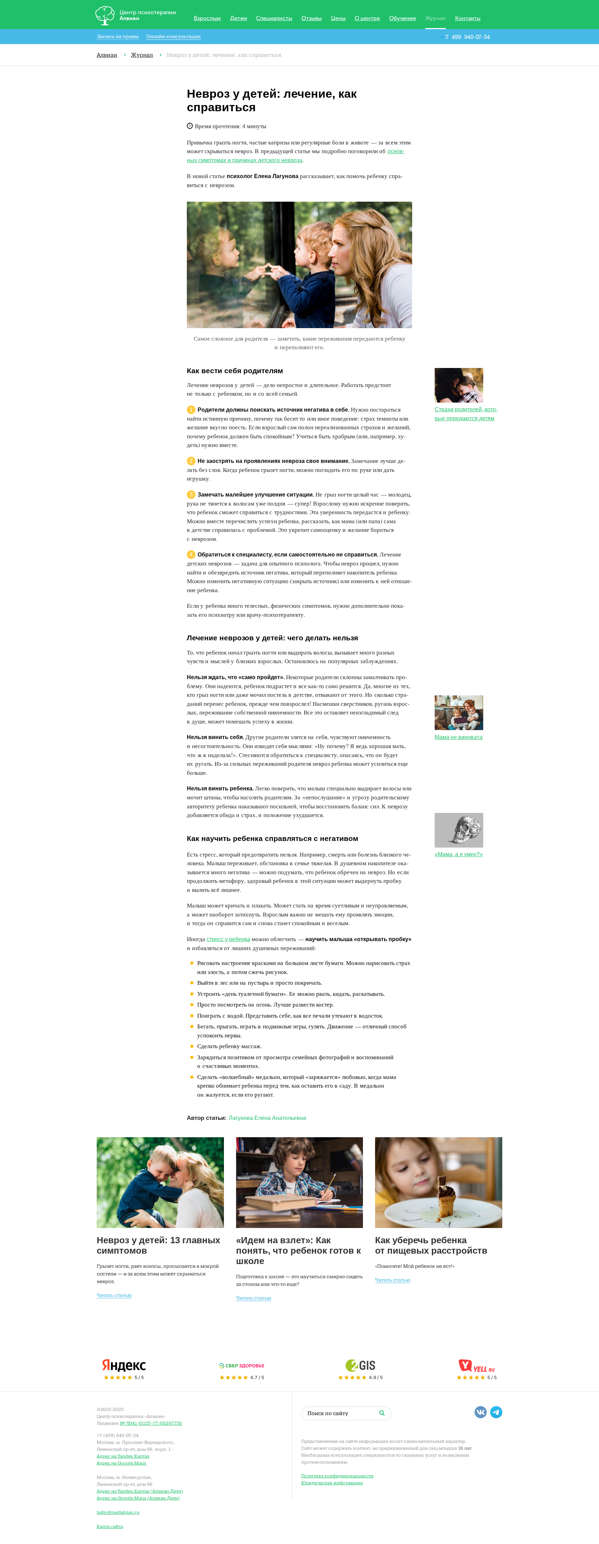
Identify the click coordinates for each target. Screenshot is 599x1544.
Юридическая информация (332, 1482)
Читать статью (114, 1295)
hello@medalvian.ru (118, 1512)
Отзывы (312, 18)
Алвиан (107, 55)
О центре (367, 18)
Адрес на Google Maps (121, 1463)
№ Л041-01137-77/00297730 (151, 1423)
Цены (338, 18)
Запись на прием (118, 37)
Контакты (467, 18)
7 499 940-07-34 (465, 37)
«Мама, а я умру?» (459, 854)
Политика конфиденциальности (337, 1476)
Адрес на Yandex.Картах (123, 1456)
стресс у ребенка (228, 939)
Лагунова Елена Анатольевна (267, 1118)
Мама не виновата (459, 737)
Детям (238, 18)
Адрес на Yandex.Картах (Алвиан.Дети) (140, 1491)
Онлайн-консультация (173, 37)
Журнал (435, 18)
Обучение (402, 18)
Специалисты (274, 18)
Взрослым (207, 18)
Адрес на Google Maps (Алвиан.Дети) (138, 1498)
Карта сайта (110, 1526)
